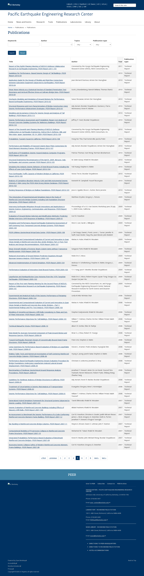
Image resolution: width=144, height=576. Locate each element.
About (97, 22)
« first (44, 458)
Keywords (12, 40)
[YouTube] (23, 488)
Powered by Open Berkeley (17, 560)
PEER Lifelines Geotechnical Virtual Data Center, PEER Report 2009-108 (37, 232)
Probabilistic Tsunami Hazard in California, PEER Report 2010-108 (34, 139)
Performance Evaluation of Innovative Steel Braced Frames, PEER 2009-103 (38, 269)
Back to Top (132, 560)
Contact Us (111, 484)
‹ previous (53, 458)
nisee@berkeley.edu (98, 536)
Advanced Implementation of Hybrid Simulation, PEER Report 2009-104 (36, 263)
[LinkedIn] (19, 488)
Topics (77, 40)
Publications (61, 22)
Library (88, 22)
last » (105, 458)
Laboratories (76, 22)
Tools (50, 22)
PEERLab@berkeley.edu (99, 520)
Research (41, 22)
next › (97, 458)
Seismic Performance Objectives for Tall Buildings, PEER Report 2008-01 (37, 393)
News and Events (24, 22)
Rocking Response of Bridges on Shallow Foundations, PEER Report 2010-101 (39, 190)
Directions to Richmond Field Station (104, 547)
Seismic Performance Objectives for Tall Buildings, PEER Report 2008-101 (38, 319)
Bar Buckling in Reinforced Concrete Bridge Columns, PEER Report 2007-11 (38, 424)
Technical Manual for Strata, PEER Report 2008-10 (28, 326)
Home (10, 22)
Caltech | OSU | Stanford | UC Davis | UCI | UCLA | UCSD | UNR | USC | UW (87, 5)
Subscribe (101, 484)
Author (44, 40)
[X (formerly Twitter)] (14, 488)
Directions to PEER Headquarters (102, 543)
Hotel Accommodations (99, 550)
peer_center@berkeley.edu (100, 503)
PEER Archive (121, 484)
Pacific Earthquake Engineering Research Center (50, 14)
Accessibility (12, 563)
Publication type (100, 40)
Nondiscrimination (14, 566)
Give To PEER (90, 484)
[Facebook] (10, 488)
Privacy (11, 569)
